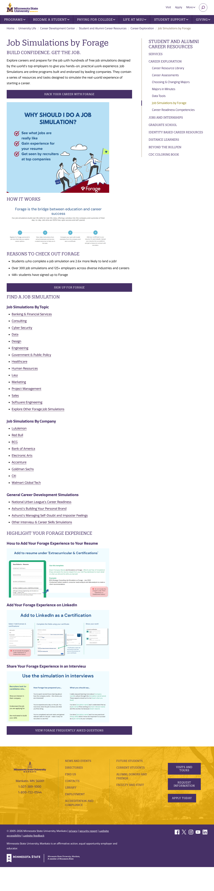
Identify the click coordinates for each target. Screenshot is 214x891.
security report (88, 831)
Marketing (19, 382)
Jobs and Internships (166, 117)
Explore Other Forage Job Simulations (38, 409)
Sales (15, 395)
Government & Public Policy (31, 355)
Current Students (130, 767)
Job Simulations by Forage (169, 103)
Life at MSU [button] (133, 19)
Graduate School (163, 125)
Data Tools (159, 96)
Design (16, 341)
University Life (27, 28)
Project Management (26, 389)
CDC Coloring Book (164, 154)
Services (156, 54)
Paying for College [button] (95, 19)
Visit (168, 7)
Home (10, 28)
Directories (74, 767)
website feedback (33, 835)
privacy (73, 831)
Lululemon (19, 428)
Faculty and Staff (130, 784)
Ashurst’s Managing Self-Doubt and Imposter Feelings (50, 515)
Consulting (19, 321)
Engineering (20, 348)
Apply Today (182, 798)
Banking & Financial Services (32, 314)
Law (15, 375)
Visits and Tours (184, 768)
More (189, 7)
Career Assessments (165, 75)
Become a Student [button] (50, 19)
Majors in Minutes (163, 89)
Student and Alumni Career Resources (103, 28)
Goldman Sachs (23, 469)
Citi (14, 476)
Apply (178, 7)
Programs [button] (13, 19)
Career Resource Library (168, 68)
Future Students (129, 761)
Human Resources (25, 368)
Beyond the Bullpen (165, 147)
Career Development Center (57, 28)
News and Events (78, 761)
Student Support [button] (170, 19)
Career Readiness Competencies (173, 110)
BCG (15, 442)
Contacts (72, 781)
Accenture (19, 462)
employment (75, 794)
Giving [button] (202, 19)
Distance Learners (164, 139)
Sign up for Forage (69, 287)
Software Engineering (27, 402)
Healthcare (19, 361)
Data (15, 334)
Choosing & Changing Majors (171, 82)
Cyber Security (22, 328)
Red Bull (17, 435)
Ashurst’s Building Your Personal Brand (39, 508)
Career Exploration (142, 28)
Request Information (184, 784)
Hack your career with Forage (69, 94)
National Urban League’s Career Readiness (41, 502)
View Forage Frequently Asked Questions (69, 730)
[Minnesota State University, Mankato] (30, 766)
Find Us (70, 774)
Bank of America (23, 449)
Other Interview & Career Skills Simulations (42, 522)
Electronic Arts (22, 455)
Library (70, 787)
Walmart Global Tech (26, 483)
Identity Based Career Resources (176, 132)
